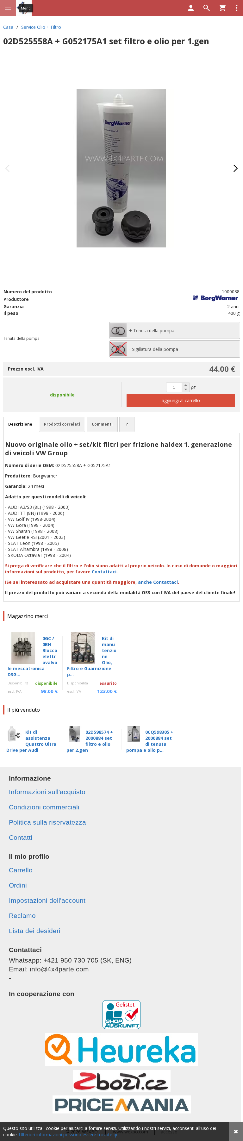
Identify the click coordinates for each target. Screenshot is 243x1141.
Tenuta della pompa (21, 338)
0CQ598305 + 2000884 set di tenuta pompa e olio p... (149, 741)
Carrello (21, 870)
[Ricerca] (207, 8)
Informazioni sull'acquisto (47, 791)
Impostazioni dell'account (47, 900)
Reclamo (22, 915)
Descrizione (20, 424)
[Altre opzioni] (236, 8)
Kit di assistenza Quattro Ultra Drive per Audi (31, 741)
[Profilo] (191, 8)
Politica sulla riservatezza (47, 822)
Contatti (20, 837)
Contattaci (104, 572)
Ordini (18, 885)
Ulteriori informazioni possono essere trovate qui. (70, 1135)
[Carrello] (222, 8)
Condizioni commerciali (44, 807)
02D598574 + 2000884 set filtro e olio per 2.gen (89, 741)
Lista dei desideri (34, 930)
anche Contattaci (158, 582)
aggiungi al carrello (181, 400)
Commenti (102, 424)
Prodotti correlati (62, 424)
